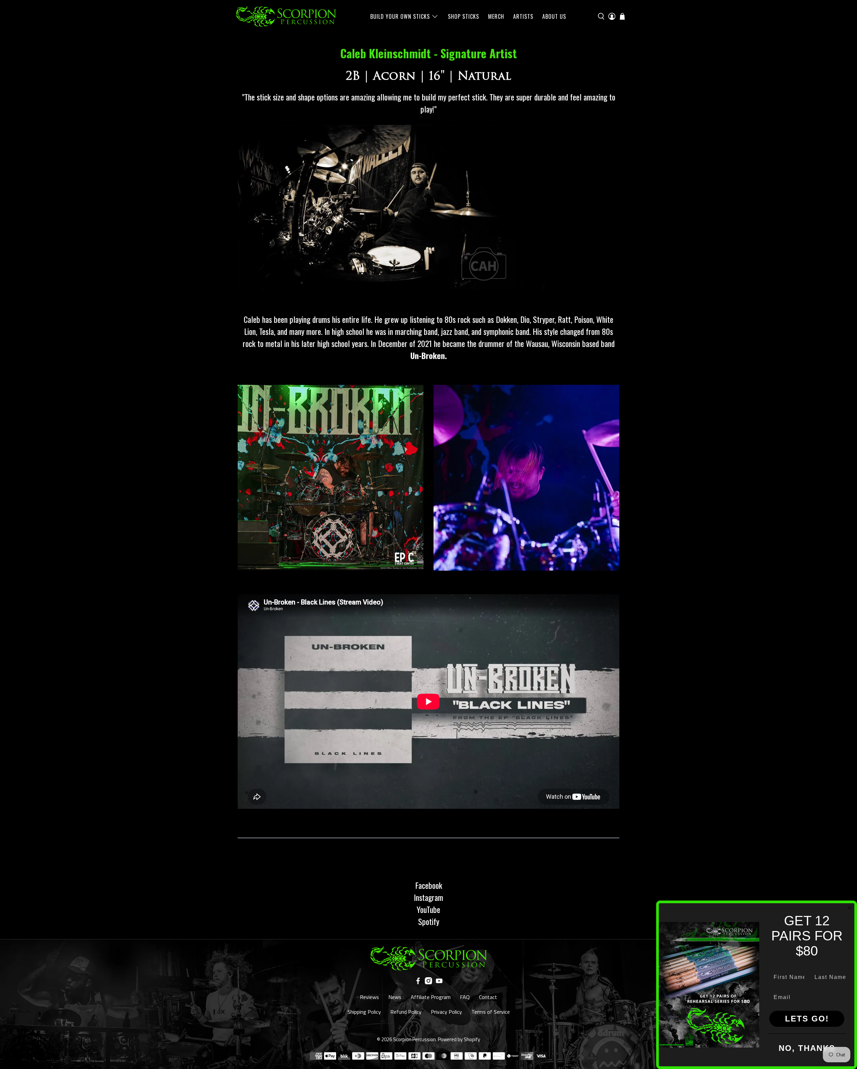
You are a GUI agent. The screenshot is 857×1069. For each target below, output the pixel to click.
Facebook (428, 885)
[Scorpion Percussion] (286, 16)
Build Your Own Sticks (400, 16)
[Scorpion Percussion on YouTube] (439, 982)
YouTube (428, 909)
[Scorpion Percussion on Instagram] (428, 982)
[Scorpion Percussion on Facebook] (418, 982)
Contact (488, 997)
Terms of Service (490, 1012)
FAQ (465, 997)
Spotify (428, 921)
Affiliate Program (431, 997)
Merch (496, 16)
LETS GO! (807, 1018)
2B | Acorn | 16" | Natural (428, 76)
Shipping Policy (364, 1012)
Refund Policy (405, 1012)
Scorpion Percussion (414, 1039)
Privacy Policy (446, 1012)
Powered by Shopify (459, 1039)
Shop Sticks (463, 16)
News (394, 997)
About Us (554, 16)
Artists (523, 16)
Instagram (428, 897)
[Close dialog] (850, 908)
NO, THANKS (807, 1048)
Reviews (369, 997)
